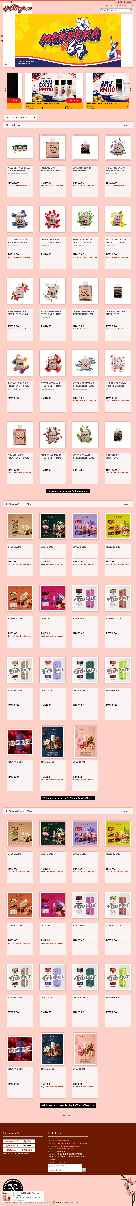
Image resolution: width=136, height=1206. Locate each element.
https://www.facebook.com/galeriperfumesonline (72, 1143)
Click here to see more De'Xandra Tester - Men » (68, 798)
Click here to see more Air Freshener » (68, 491)
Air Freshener (68, 125)
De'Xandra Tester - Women (68, 811)
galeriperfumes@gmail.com (65, 1148)
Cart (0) (130, 5)
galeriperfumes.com (63, 1141)
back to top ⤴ (68, 1115)
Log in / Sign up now (120, 6)
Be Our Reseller (124, 1)
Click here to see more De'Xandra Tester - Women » (68, 1105)
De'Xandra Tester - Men (68, 504)
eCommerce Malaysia (71, 1202)
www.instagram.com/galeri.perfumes (68, 1146)
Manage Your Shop (9, 1202)
